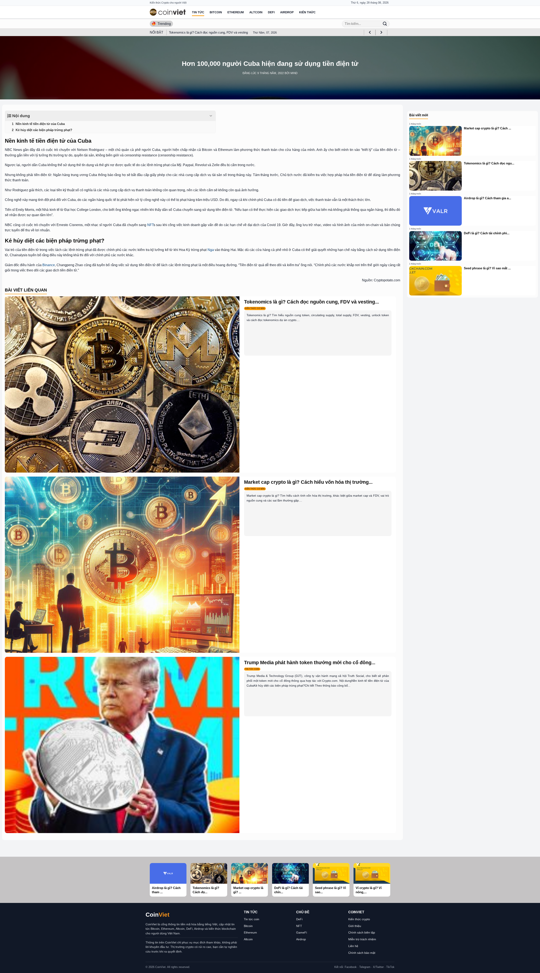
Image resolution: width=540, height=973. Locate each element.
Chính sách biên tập (361, 932)
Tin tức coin (251, 919)
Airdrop (287, 12)
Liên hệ (353, 946)
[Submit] (385, 24)
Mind (293, 73)
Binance (48, 265)
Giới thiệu (354, 926)
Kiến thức (307, 12)
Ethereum (235, 12)
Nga (211, 250)
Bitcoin (216, 12)
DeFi (271, 12)
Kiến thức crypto (359, 919)
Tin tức (198, 12)
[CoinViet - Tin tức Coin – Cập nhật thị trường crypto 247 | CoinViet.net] (168, 12)
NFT (150, 225)
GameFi (301, 932)
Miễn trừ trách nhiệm (362, 939)
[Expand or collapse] (210, 116)
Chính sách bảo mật (361, 952)
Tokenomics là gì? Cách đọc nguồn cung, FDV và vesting (208, 32)
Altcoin (255, 12)
